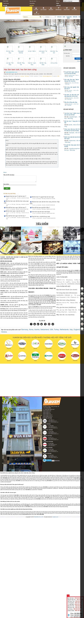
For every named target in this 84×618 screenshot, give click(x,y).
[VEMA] (35, 355)
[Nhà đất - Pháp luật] (21, 60)
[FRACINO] (75, 355)
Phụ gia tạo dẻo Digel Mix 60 (66, 310)
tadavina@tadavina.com (53, 420)
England (77, 329)
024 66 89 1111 (78, 615)
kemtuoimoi (70, 98)
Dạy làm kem (33, 1)
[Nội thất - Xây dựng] (43, 60)
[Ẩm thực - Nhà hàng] (10, 48)
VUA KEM (5, 1)
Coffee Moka (78, 280)
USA (51, 329)
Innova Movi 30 (61, 284)
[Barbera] (9, 355)
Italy (71, 329)
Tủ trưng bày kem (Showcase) (66, 293)
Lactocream (72, 312)
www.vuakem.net (47, 413)
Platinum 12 (74, 297)
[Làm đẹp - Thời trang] (10, 60)
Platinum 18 (60, 282)
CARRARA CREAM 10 (64, 295)
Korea (31, 329)
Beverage (58, 9)
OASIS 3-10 (60, 280)
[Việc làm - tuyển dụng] (32, 60)
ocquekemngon (73, 117)
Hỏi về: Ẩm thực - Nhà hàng (72, 76)
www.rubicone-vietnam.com (53, 422)
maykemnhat (72, 140)
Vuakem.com (55, 517)
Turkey (56, 329)
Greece (4, 332)
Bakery (51, 9)
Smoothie (36, 13)
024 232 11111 (77, 617)
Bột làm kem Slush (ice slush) (66, 290)
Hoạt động (32, 3)
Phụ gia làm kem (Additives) (66, 307)
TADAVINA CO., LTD (38, 517)
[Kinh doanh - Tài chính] (43, 48)
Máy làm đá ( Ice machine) (65, 315)
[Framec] (48, 355)
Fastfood (67, 9)
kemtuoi (69, 82)
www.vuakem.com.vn (47, 416)
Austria (36, 329)
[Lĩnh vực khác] (54, 60)
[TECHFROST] (48, 343)
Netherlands (64, 329)
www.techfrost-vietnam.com (53, 433)
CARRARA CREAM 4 (74, 284)
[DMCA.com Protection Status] (56, 460)
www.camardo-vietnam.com (53, 439)
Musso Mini (74, 302)
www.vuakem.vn (46, 412)
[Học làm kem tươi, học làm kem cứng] (54, 69)
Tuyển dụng (6, 3)
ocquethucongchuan (74, 148)
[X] (68, 596)
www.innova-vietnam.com (53, 427)
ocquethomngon (71, 75)
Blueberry (69, 280)
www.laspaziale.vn (52, 445)
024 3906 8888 (78, 613)
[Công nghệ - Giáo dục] (21, 48)
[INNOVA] (35, 343)
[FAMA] (62, 343)
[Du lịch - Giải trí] (32, 48)
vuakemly (71, 90)
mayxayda (72, 132)
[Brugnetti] (9, 343)
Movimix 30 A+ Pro (62, 302)
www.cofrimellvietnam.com (53, 451)
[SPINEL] (22, 355)
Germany (24, 329)
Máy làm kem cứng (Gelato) (65, 300)
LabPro (68, 282)
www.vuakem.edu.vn (47, 415)
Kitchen (74, 9)
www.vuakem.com (47, 410)
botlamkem (70, 104)
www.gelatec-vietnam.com (53, 457)
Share (5, 172)
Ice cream (43, 9)
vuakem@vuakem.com (49, 409)
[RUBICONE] (22, 343)
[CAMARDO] (62, 355)
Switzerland (44, 329)
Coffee (36, 9)
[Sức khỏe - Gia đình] (54, 48)
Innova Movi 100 (77, 282)
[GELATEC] (75, 343)
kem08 (71, 124)
